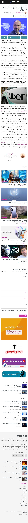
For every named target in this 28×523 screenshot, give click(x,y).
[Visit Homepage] (14, 2)
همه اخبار (19, 511)
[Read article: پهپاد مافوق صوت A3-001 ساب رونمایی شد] (24, 403)
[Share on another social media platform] (4, 37)
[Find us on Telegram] (19, 455)
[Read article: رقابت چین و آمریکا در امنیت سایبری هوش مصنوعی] (24, 386)
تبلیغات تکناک (12, 511)
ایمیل (25, 298)
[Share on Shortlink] (24, 37)
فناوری (24, 486)
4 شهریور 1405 (16, 185)
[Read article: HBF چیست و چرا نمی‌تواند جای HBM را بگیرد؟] (24, 463)
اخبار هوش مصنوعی (5, 257)
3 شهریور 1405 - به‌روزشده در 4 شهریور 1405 (14, 403)
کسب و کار (22, 5)
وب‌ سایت (25, 304)
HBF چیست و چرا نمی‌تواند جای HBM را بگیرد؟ (12, 462)
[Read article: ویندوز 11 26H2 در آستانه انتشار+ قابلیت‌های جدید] (24, 413)
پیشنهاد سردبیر (4, 181)
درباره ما (6, 511)
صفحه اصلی (25, 511)
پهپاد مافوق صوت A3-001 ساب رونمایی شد (12, 401)
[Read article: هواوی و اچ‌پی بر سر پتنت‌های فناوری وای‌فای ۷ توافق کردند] (24, 479)
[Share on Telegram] (17, 37)
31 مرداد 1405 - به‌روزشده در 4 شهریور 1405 (14, 409)
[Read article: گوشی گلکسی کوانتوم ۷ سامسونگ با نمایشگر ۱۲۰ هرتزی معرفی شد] (14, 232)
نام (26, 293)
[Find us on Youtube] (22, 455)
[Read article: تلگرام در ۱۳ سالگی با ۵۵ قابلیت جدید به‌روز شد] (14, 176)
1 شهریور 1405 (18, 393)
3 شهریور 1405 (18, 420)
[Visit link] (14, 329)
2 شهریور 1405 (18, 415)
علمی (25, 497)
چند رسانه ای (23, 505)
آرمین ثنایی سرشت (22, 185)
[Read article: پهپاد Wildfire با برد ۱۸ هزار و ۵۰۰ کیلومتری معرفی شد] (24, 408)
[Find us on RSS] (13, 455)
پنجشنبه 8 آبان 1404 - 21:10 (8, 12)
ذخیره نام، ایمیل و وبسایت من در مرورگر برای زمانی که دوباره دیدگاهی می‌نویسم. (14, 311)
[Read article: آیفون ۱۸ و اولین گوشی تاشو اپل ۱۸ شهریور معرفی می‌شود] (14, 194)
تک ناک (26, 5)
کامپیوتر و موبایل (22, 488)
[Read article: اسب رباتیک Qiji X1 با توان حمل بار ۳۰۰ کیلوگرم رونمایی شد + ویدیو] (24, 419)
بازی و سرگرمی (23, 503)
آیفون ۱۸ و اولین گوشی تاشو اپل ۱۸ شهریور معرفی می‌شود (14, 202)
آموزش (24, 492)
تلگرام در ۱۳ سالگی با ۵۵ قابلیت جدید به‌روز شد (17, 184)
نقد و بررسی (23, 490)
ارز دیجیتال (23, 494)
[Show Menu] (25, 2)
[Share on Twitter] (11, 37)
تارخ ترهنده (18, 12)
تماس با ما (25, 512)
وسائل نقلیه (23, 501)
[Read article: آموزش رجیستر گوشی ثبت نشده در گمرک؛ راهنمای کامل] (24, 392)
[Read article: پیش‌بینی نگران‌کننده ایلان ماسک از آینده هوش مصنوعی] (24, 425)
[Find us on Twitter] (26, 455)
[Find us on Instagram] (16, 455)
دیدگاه (25, 276)
